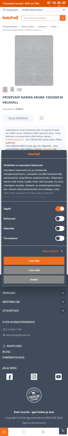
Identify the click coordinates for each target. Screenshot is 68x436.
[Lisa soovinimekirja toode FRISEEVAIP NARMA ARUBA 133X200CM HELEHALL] (41, 118)
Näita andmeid (50, 251)
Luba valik (34, 270)
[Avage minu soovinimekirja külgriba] (24, 432)
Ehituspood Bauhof (10, 26)
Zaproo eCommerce (34, 423)
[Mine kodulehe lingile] (10, 18)
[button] (5, 89)
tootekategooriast (15, 139)
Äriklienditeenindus (32, 9)
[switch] (59, 218)
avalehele (48, 149)
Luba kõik (34, 260)
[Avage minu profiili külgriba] (43, 432)
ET (64, 9)
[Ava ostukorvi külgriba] (63, 430)
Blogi (6, 351)
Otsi (62, 18)
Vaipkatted (42, 26)
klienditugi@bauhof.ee (18, 335)
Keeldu (34, 279)
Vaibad (54, 26)
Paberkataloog (14, 357)
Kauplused (12, 9)
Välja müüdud (18, 118)
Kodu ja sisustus (28, 26)
